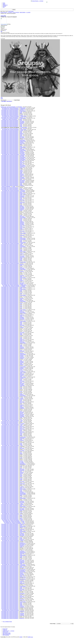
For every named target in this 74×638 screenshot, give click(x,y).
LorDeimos (22, 486)
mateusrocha (22, 235)
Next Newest (9, 101)
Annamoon (22, 614)
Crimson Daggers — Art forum (6, 12)
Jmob (21, 400)
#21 (1, 31)
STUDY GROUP (16, 12)
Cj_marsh (21, 370)
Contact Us (5, 629)
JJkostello (21, 283)
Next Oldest (3, 101)
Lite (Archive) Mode (6, 632)
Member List (5, 4)
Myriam (21, 413)
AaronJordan (22, 152)
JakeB (21, 111)
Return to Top (5, 631)
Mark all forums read (6, 633)
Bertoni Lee (22, 618)
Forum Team (5, 628)
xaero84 (21, 115)
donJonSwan (22, 139)
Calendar (4, 6)
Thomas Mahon (23, 107)
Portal (4, 2)
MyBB (21, 636)
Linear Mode (3, 15)
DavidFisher (22, 122)
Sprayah (21, 572)
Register (11, 11)
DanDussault (22, 483)
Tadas (21, 120)
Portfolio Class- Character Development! (8, 106)
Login (9, 11)
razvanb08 (22, 412)
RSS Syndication (6, 634)
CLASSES (28, 12)
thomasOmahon (23, 437)
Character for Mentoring (6, 186)
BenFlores (22, 109)
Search (4, 3)
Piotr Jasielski (22, 180)
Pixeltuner (22, 355)
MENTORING (23, 12)
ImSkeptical (23, 108)
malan (21, 112)
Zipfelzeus (22, 175)
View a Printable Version (7, 621)
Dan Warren (20, 106)
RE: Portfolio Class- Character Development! (10, 107)
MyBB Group (30, 636)
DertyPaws (22, 174)
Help (4, 7)
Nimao (21, 167)
